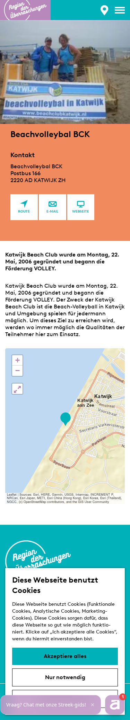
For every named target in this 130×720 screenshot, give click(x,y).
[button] (65, 419)
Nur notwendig (65, 677)
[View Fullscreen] (17, 389)
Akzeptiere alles (65, 656)
